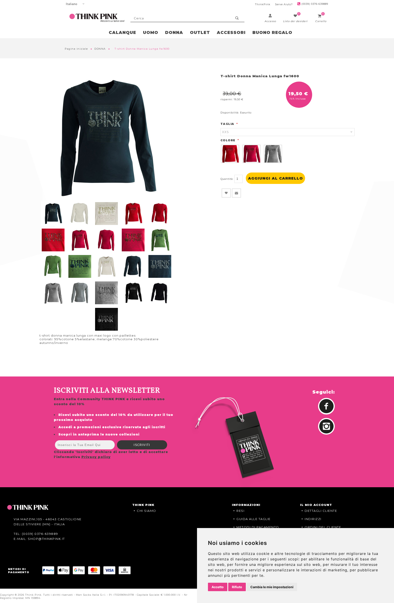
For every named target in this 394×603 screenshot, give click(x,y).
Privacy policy (96, 457)
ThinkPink (262, 4)
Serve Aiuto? (284, 4)
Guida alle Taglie (253, 519)
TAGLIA (228, 124)
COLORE (228, 140)
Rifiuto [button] (237, 587)
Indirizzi (313, 519)
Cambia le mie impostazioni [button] (271, 587)
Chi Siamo (146, 511)
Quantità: (226, 178)
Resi (240, 511)
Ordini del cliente (323, 527)
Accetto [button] (218, 587)
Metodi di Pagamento (257, 527)
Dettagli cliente (321, 511)
